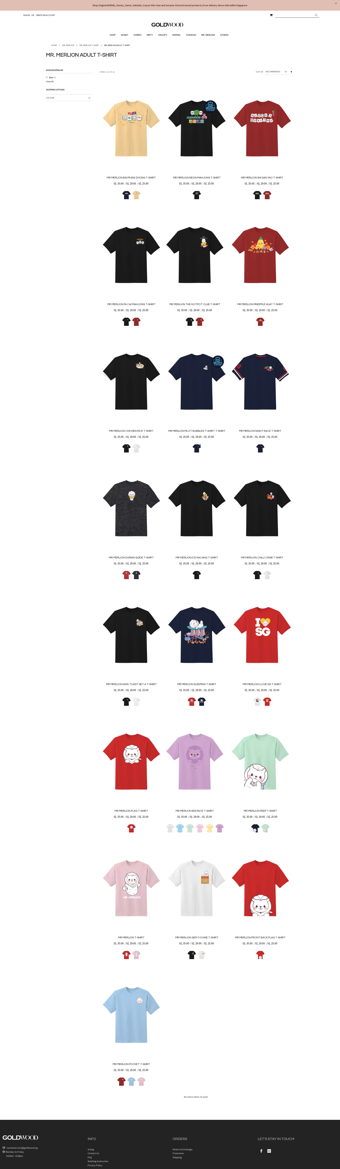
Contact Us (93, 1153)
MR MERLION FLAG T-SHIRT (131, 811)
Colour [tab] (50, 97)
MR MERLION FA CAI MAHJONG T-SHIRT (131, 304)
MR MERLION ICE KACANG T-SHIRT (197, 557)
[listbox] (131, 195)
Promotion (178, 1153)
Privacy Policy (95, 1165)
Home (54, 45)
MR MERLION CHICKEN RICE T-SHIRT (131, 431)
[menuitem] (113, 34)
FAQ (90, 1157)
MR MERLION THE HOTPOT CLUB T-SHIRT (194, 304)
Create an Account (45, 15)
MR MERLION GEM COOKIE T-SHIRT (196, 937)
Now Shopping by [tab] (54, 70)
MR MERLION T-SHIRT (131, 937)
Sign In (26, 15)
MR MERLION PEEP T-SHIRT (260, 811)
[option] (126, 195)
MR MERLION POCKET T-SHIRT (131, 1064)
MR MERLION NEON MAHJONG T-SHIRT (197, 177)
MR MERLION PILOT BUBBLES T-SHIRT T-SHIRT (196, 431)
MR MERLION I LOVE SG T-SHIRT (262, 684)
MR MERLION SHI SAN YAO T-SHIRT (262, 177)
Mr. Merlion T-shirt (89, 45)
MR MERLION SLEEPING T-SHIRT (196, 684)
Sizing (91, 1149)
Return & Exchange (182, 1149)
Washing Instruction (98, 1161)
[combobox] (297, 15)
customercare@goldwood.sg (22, 1147)
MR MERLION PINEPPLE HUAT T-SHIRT (260, 304)
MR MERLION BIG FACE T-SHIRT (195, 811)
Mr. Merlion (68, 45)
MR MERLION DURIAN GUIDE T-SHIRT (131, 557)
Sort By (259, 71)
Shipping (177, 1157)
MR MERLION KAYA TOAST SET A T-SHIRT (131, 684)
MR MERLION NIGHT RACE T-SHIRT (260, 431)
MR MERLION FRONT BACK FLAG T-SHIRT (260, 937)
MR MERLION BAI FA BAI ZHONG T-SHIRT (131, 177)
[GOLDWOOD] (167, 26)
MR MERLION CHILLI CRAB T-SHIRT (262, 557)
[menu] (170, 34)
